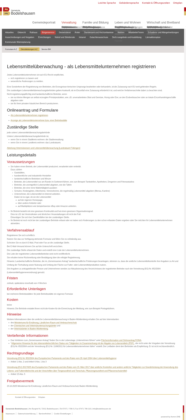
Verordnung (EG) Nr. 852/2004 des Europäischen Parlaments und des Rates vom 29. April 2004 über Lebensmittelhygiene (61, 358)
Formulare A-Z (11, 49)
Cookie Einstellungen (62, 414)
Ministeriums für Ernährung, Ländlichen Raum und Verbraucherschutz (45, 323)
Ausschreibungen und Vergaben (19, 37)
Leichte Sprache (107, 3)
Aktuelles (9, 32)
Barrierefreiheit (45, 414)
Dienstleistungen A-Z (29, 49)
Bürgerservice (48, 32)
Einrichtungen (44, 37)
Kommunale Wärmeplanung (90, 29)
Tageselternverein (124, 27)
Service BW (46, 49)
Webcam (66, 27)
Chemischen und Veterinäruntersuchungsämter (35, 326)
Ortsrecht (22, 32)
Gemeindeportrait (43, 22)
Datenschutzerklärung (27, 414)
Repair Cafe (150, 29)
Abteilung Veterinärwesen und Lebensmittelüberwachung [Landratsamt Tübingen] (43, 148)
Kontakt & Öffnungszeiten (156, 3)
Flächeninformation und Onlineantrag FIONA (121, 340)
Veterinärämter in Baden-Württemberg (31, 329)
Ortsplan (177, 3)
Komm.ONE (175, 417)
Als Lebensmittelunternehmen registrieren (29, 115)
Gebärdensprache (129, 3)
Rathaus (33, 32)
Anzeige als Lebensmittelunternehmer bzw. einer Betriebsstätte (39, 120)
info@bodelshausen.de (101, 409)
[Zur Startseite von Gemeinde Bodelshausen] (19, 16)
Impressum (10, 414)
